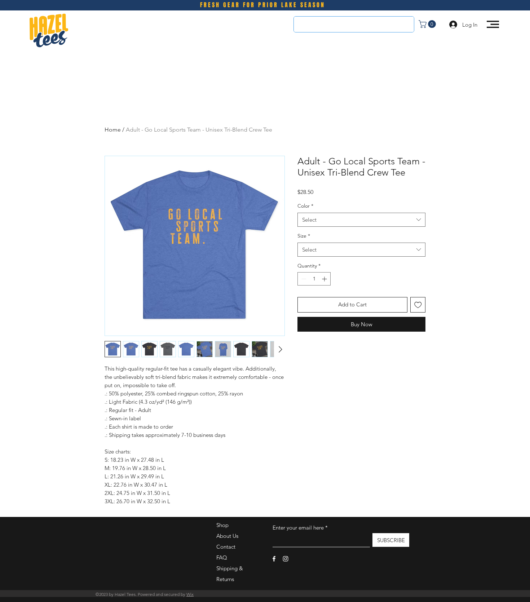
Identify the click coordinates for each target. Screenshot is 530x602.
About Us (227, 535)
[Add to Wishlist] (418, 305)
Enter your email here (298, 527)
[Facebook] (274, 558)
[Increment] (325, 279)
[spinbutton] (314, 279)
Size (303, 236)
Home (113, 129)
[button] (428, 24)
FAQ (221, 557)
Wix (190, 594)
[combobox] (361, 220)
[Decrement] (303, 279)
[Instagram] (285, 558)
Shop (222, 525)
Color (305, 206)
